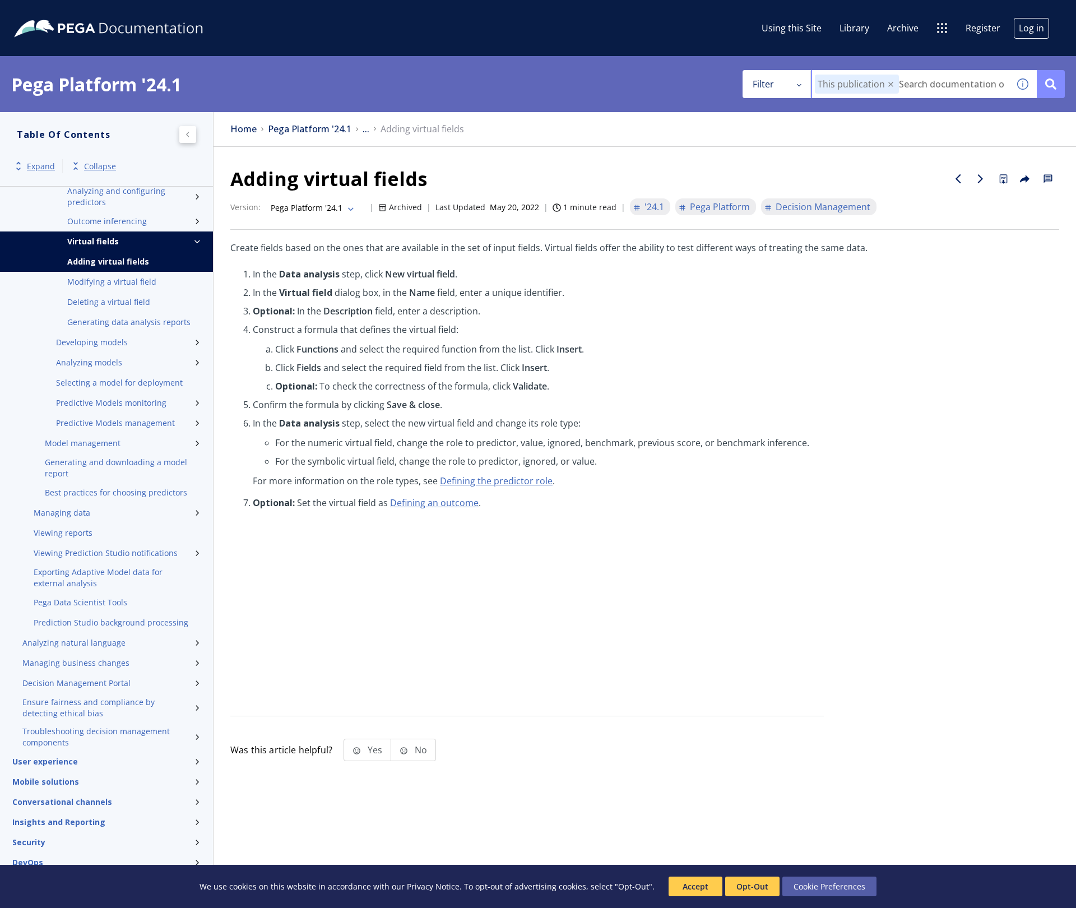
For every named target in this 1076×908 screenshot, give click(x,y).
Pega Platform (720, 207)
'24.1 (654, 207)
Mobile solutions (45, 781)
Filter (763, 84)
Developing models (92, 342)
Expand (41, 166)
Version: (245, 207)
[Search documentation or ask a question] (1051, 84)
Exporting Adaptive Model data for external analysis (98, 578)
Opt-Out (752, 886)
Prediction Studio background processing (111, 622)
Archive (903, 28)
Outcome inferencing (107, 221)
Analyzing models (89, 362)
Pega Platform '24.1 (309, 129)
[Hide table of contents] (187, 134)
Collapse (100, 166)
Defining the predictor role (496, 481)
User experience (45, 761)
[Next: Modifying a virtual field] (981, 179)
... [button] (366, 129)
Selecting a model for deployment (119, 382)
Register (983, 28)
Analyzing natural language (74, 642)
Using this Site (792, 28)
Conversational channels (62, 801)
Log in (1031, 28)
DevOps (27, 862)
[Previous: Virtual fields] (958, 179)
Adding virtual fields (108, 261)
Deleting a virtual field (108, 302)
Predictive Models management (115, 423)
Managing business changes (75, 662)
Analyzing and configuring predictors (116, 196)
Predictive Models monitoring (111, 402)
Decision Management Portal (76, 683)
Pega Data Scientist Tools (80, 602)
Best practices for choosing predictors (116, 492)
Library (854, 28)
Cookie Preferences (829, 886)
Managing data (62, 512)
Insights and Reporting (58, 822)
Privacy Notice (433, 886)
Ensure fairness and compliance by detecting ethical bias (88, 708)
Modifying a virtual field (111, 281)
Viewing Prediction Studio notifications (106, 553)
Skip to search (135, 13)
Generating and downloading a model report (116, 468)
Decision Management (823, 207)
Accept (695, 886)
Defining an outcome (434, 503)
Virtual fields (93, 241)
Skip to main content (50, 13)
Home (243, 129)
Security (28, 842)
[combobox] (910, 84)
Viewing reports (63, 532)
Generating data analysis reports (129, 322)
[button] (891, 84)
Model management (82, 443)
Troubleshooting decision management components (96, 737)
